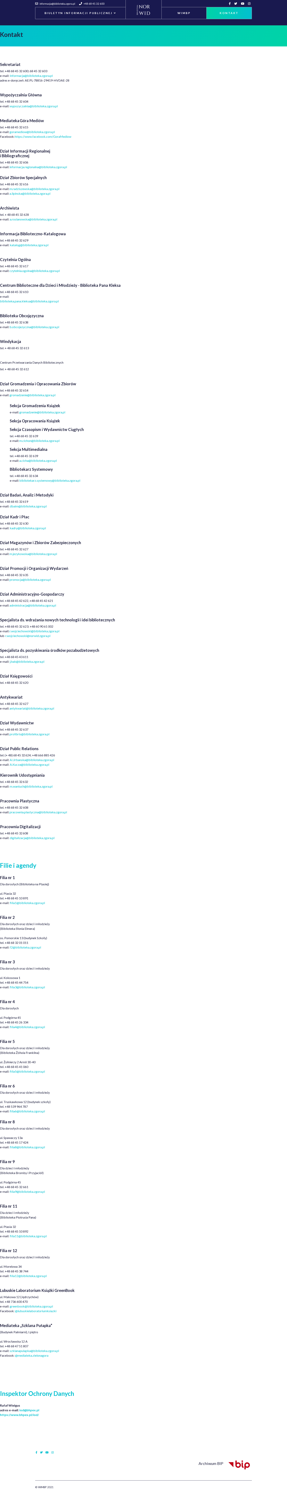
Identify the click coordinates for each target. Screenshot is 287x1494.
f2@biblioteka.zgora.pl (25, 947)
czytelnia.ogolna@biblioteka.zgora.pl (35, 271)
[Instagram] (249, 3)
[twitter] (236, 3)
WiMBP (184, 13)
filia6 (13, 1111)
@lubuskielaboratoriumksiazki (35, 1311)
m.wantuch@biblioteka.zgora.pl (31, 786)
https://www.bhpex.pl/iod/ (19, 1415)
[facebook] (230, 3)
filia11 (14, 1236)
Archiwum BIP (212, 1463)
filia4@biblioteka (21, 1027)
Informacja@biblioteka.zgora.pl (31, 75)
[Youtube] (243, 3)
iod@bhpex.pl (29, 1410)
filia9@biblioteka (21, 1191)
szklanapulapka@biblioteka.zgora (33, 1351)
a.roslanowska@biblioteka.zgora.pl (33, 219)
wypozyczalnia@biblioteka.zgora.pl (34, 106)
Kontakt (229, 13)
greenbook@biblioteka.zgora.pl (31, 1306)
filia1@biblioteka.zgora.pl (27, 903)
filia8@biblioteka (21, 1147)
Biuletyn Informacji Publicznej (79, 13)
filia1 (13, 1276)
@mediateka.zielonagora (31, 1355)
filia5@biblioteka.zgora (26, 1071)
